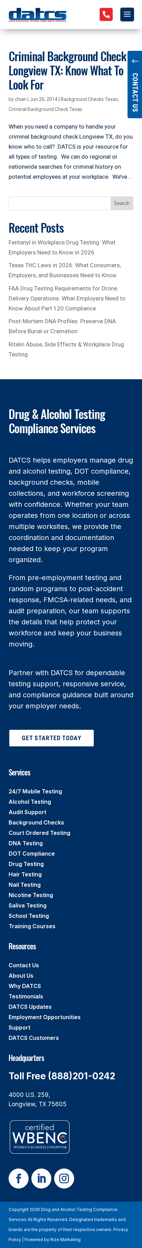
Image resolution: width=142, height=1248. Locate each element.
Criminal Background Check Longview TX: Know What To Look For (67, 70)
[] (106, 25)
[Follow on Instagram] (64, 1178)
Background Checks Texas (89, 99)
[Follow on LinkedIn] (41, 1178)
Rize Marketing (65, 1239)
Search (122, 203)
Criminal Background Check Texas (45, 109)
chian (21, 99)
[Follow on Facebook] (19, 1178)
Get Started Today (51, 738)
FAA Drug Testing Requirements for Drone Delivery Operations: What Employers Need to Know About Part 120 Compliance (67, 298)
